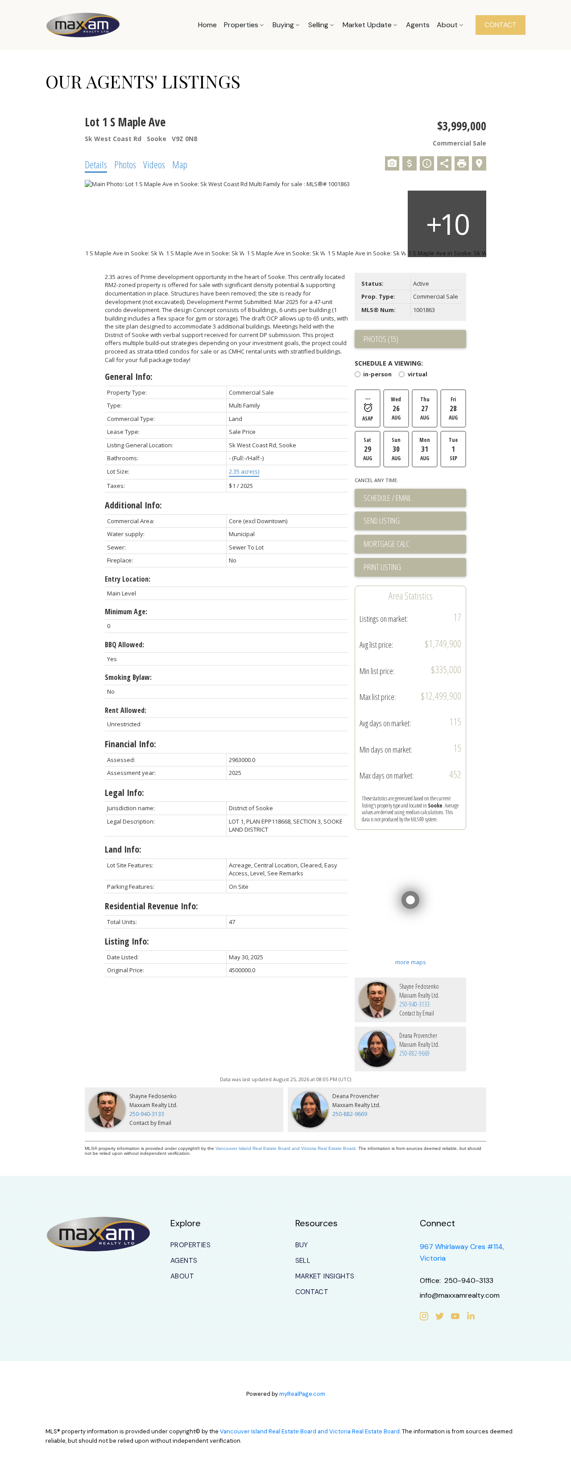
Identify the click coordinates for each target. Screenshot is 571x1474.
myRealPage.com (302, 1394)
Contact (312, 1292)
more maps (410, 962)
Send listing (382, 520)
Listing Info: (127, 941)
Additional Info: (133, 505)
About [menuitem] (447, 24)
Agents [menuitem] (418, 24)
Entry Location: (127, 579)
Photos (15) (381, 338)
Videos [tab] (154, 164)
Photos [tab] (125, 164)
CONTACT (500, 25)
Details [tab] (96, 164)
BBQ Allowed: (124, 645)
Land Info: (123, 849)
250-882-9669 (414, 1053)
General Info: (129, 377)
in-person (377, 375)
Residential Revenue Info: (151, 906)
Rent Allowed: (125, 710)
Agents (183, 1261)
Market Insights (325, 1276)
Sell (303, 1261)
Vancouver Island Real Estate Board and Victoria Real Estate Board (285, 1148)
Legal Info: (124, 793)
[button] (500, 25)
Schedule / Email (387, 497)
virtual (417, 375)
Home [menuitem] (207, 24)
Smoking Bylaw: (128, 677)
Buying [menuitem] (283, 24)
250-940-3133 (414, 1004)
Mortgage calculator (415, 544)
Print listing (382, 567)
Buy (301, 1245)
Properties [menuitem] (241, 24)
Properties (190, 1245)
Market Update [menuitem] (367, 24)
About (182, 1276)
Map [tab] (179, 164)
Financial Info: (130, 744)
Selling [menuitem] (318, 24)
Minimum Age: (126, 611)
